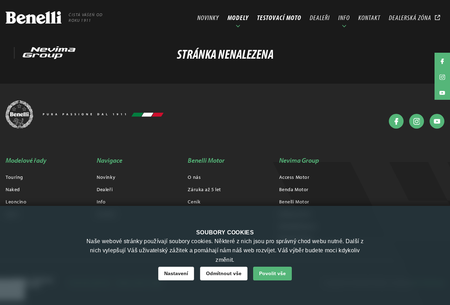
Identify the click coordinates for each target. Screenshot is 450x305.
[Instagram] (416, 121)
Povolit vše (272, 273)
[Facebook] (396, 121)
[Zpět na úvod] (84, 114)
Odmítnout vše (224, 273)
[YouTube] (437, 121)
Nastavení (176, 273)
